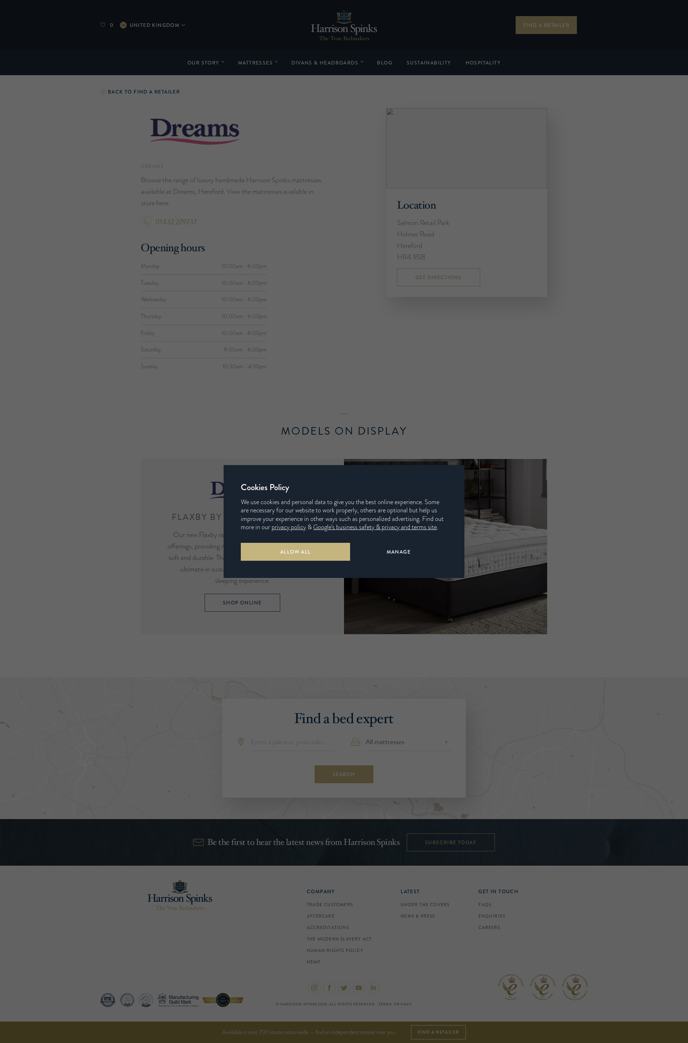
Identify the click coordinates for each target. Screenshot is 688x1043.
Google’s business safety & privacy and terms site (375, 527)
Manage (399, 551)
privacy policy (289, 527)
